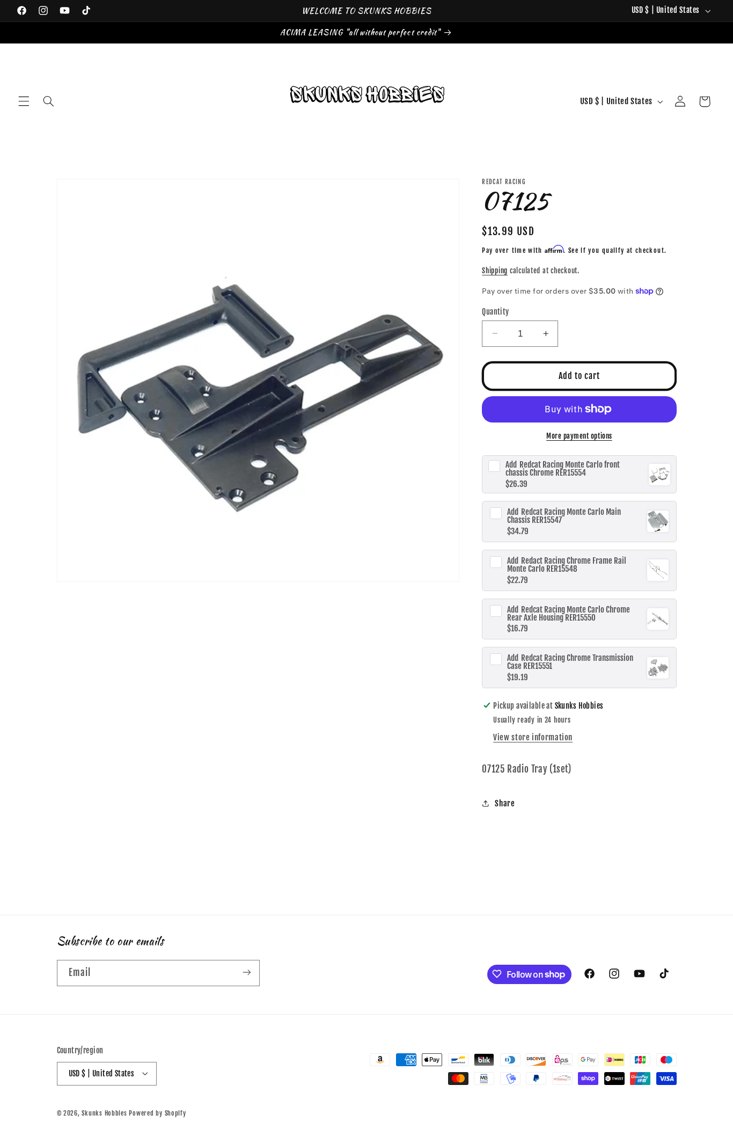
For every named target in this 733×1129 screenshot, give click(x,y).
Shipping (495, 270)
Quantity (495, 311)
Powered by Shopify (157, 1113)
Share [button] (505, 803)
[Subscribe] (246, 972)
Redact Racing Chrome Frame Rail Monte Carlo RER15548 (566, 564)
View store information (533, 737)
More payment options (579, 436)
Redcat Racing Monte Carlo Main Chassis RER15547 (564, 516)
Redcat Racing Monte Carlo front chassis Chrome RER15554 (562, 469)
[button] (23, 101)
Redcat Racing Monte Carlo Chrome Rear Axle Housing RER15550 (568, 613)
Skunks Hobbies (105, 1113)
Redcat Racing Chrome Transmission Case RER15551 (570, 662)
